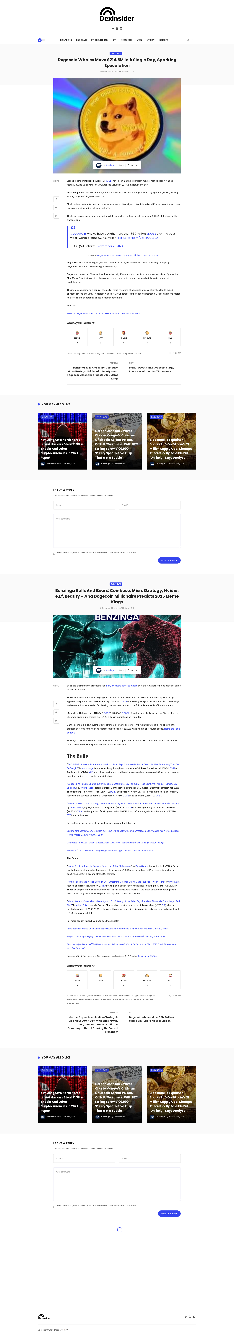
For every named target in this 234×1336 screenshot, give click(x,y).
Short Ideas (106, 999)
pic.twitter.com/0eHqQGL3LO (138, 238)
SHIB (157, 795)
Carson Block (125, 995)
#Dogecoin (78, 234)
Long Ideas (72, 999)
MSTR (129, 807)
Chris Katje (87, 768)
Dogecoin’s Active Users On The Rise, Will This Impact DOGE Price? (128, 255)
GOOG (107, 713)
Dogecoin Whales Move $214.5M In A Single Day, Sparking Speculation (151, 1018)
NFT (114, 40)
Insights (163, 40)
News (119, 354)
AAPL (91, 772)
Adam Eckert (82, 905)
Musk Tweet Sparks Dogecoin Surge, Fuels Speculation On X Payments (151, 369)
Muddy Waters (86, 999)
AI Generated (73, 995)
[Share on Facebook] (56, 199)
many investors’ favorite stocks (121, 685)
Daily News (66, 40)
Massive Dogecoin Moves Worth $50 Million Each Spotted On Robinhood (103, 313)
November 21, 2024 (110, 246)
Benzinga (110, 165)
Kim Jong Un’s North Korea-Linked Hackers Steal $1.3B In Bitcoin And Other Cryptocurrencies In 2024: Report (61, 449)
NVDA (124, 701)
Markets (110, 354)
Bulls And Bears (111, 995)
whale (138, 354)
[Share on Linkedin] (56, 216)
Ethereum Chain (99, 40)
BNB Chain (81, 40)
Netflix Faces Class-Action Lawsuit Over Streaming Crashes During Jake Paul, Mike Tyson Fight (116, 881)
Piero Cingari (141, 866)
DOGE (108, 180)
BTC (69, 815)
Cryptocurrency (74, 354)
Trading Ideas (73, 1003)
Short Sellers (119, 999)
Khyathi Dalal (87, 787)
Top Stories (128, 354)
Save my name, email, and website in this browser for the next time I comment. (97, 552)
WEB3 (139, 40)
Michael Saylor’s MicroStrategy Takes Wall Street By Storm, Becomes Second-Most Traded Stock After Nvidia (123, 803)
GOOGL (126, 713)
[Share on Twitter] (56, 208)
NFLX (103, 885)
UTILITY (151, 40)
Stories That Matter (134, 999)
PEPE (113, 791)
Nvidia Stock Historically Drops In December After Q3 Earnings (99, 866)
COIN (172, 768)
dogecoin (100, 354)
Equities (152, 995)
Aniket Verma (76, 807)
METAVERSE (127, 40)
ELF (163, 905)
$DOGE (151, 234)
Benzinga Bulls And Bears (92, 995)
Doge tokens (88, 354)
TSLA (80, 811)
